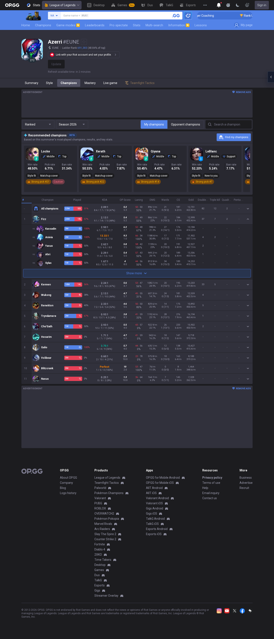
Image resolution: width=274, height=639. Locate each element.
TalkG (98, 580)
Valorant (100, 498)
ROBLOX (100, 508)
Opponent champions (185, 124)
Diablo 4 (99, 549)
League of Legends (63, 5)
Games (99, 570)
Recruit (244, 488)
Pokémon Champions (109, 493)
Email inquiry (210, 493)
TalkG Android (155, 518)
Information (178, 25)
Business (246, 477)
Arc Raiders (102, 529)
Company (66, 482)
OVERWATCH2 (104, 513)
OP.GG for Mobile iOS (160, 482)
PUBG (98, 503)
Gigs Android (154, 508)
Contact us (209, 498)
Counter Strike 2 (105, 539)
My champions (154, 124)
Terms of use (211, 482)
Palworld (100, 488)
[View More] (205, 5)
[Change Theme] (237, 5)
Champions (43, 25)
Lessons (201, 25)
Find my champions (236, 137)
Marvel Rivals (103, 523)
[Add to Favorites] (84, 42)
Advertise (246, 482)
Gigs (97, 590)
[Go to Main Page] (12, 5)
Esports (99, 585)
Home (25, 25)
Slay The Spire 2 (105, 534)
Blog (63, 488)
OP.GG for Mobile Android (163, 477)
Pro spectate (119, 25)
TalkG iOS (152, 523)
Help (205, 488)
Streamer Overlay (106, 595)
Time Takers (102, 559)
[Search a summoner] (176, 15)
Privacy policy (212, 477)
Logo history (68, 493)
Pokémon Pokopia (106, 518)
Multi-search (154, 25)
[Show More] (218, 5)
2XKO (98, 554)
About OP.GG (68, 477)
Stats (136, 25)
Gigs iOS (151, 513)
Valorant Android (157, 498)
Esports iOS (154, 534)
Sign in (261, 5)
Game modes (67, 25)
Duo (97, 575)
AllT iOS (151, 493)
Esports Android (157, 529)
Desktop (100, 565)
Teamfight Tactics (106, 482)
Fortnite (99, 544)
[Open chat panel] (271, 77)
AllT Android (154, 488)
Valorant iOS (154, 503)
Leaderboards (94, 25)
